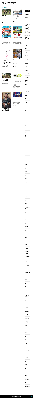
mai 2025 (26, 66)
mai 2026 (26, 49)
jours (25, 240)
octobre (26, 286)
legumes (26, 244)
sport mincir (26, 354)
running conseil (26, 332)
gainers (26, 219)
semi (25, 346)
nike (25, 283)
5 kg (25, 154)
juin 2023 (26, 98)
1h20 (25, 117)
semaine (26, 340)
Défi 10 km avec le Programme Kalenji (5, 80)
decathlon (26, 203)
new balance (26, 280)
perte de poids (26, 297)
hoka (25, 230)
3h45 (25, 146)
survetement (26, 357)
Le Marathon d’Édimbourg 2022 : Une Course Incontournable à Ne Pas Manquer (27, 24)
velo (25, 372)
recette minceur (27, 318)
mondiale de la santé (27, 272)
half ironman (26, 226)
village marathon (27, 379)
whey (25, 382)
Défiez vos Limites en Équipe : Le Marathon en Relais (6, 63)
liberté (26, 245)
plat (25, 303)
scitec (25, 339)
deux (25, 204)
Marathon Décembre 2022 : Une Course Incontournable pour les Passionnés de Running (27, 28)
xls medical (26, 390)
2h (25, 132)
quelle (25, 315)
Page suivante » (14, 117)
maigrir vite (26, 248)
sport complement (27, 350)
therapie (26, 358)
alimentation (26, 167)
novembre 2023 (27, 91)
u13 (25, 368)
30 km (25, 135)
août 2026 (26, 45)
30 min (26, 136)
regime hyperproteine (27, 321)
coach (25, 189)
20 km (25, 128)
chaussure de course (27, 185)
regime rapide (26, 325)
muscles (26, 276)
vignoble (26, 378)
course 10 (26, 196)
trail (25, 361)
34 (11, 117)
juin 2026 (26, 48)
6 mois (26, 164)
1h (25, 114)
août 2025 (26, 62)
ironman (26, 234)
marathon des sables (27, 256)
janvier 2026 (26, 55)
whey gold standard (27, 383)
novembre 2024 (27, 74)
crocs (25, 200)
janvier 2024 (26, 88)
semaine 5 (26, 343)
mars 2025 (26, 69)
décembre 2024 (27, 73)
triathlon (26, 364)
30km (25, 139)
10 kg (25, 107)
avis (25, 175)
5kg (25, 161)
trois (25, 365)
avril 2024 (26, 84)
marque (26, 261)
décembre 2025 (27, 56)
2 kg (25, 125)
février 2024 (26, 87)
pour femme (26, 307)
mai (25, 247)
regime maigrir (26, 322)
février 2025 (26, 70)
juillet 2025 (26, 63)
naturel (26, 279)
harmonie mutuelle (27, 227)
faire (25, 212)
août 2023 (26, 95)
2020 (25, 129)
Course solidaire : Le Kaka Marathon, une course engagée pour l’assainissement (17, 60)
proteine (26, 310)
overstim (26, 290)
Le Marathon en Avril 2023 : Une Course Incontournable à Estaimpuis (17, 40)
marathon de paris (27, 253)
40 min (26, 149)
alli (25, 168)
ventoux (26, 375)
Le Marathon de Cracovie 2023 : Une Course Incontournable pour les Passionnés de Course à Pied (17, 99)
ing (25, 233)
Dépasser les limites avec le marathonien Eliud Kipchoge (17, 16)
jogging (26, 237)
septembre (26, 347)
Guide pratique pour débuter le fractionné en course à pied (6, 16)
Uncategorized (26, 371)
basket (26, 178)
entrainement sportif (27, 209)
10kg (25, 110)
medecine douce (27, 265)
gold (25, 222)
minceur (26, 269)
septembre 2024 (27, 77)
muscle (26, 275)
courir (25, 192)
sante (25, 336)
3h (25, 142)
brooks (26, 182)
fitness (26, 215)
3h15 (25, 143)
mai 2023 (26, 99)
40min (25, 150)
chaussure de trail (27, 186)
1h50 (25, 124)
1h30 (25, 118)
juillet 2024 (26, 80)
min (25, 268)
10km (25, 111)
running (26, 329)
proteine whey (26, 314)
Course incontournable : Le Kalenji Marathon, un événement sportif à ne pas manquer (17, 82)
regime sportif (26, 328)
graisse (26, 223)
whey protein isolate (27, 386)
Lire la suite (3, 22)
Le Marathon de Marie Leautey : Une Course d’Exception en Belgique (5, 109)
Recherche (28, 10)
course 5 (26, 197)
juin (25, 241)
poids (25, 304)
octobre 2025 (26, 59)
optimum (26, 287)
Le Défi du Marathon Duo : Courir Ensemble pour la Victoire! (6, 40)
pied (25, 300)
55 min (26, 160)
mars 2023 (26, 102)
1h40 (25, 121)
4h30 (25, 153)
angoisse (26, 171)
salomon (26, 335)
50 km (25, 157)
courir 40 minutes (27, 193)
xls (25, 389)
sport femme (26, 353)
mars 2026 (26, 52)
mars (25, 262)
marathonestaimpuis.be (10, 2)
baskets (26, 179)
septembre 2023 (27, 94)
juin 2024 (26, 81)
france (25, 216)
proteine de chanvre (27, 311)
